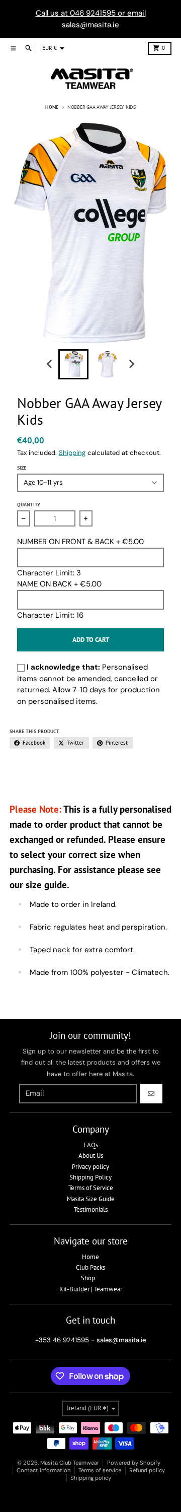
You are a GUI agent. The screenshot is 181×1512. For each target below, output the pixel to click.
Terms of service (99, 1470)
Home (51, 107)
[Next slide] (131, 364)
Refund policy (147, 1470)
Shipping (72, 452)
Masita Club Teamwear (69, 1462)
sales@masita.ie (121, 1340)
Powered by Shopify (133, 1462)
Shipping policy (90, 1477)
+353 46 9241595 (62, 1340)
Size (21, 468)
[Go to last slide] (49, 364)
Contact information (43, 1470)
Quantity (28, 504)
